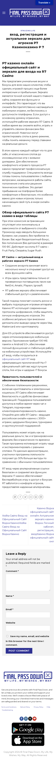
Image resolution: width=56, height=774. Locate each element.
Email (9, 609)
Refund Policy (25, 707)
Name (10, 596)
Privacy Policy (38, 707)
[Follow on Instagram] (26, 719)
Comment (12, 571)
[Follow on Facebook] (22, 719)
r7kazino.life (28, 31)
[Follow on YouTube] (34, 719)
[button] (4, 12)
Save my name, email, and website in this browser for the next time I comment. (27, 640)
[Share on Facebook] (20, 497)
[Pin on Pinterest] (35, 497)
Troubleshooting (7, 710)
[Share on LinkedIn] (41, 497)
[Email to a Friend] (30, 497)
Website (10, 623)
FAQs (48, 707)
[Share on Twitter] (25, 497)
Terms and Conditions (10, 707)
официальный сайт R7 (16, 359)
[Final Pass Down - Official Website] (30, 12)
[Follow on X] (30, 719)
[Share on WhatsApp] (15, 497)
